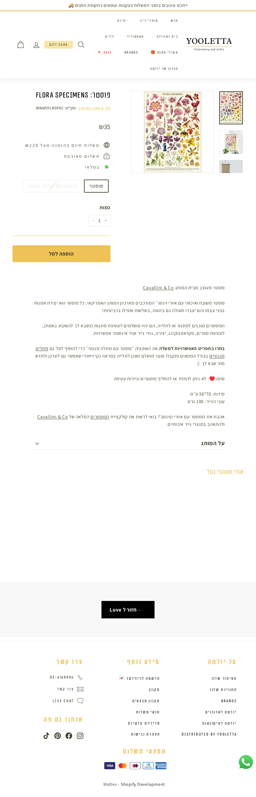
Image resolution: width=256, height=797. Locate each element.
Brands (131, 52)
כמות (105, 207)
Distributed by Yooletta (209, 734)
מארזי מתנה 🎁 (164, 52)
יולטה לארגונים (221, 712)
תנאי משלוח (148, 712)
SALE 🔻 (104, 52)
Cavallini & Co (94, 108)
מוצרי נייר (149, 21)
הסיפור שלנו (224, 678)
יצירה (122, 21)
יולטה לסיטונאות (219, 723)
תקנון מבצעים (146, 701)
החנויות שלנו (223, 689)
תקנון (154, 689)
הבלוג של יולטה (164, 69)
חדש (174, 21)
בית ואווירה (167, 37)
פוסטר (96, 186)
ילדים (110, 37)
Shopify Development (143, 784)
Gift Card (58, 45)
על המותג (213, 443)
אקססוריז (135, 37)
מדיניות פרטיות (144, 723)
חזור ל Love (124, 609)
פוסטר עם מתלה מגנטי (52, 186)
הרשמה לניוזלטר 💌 (139, 678)
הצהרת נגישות (145, 734)
